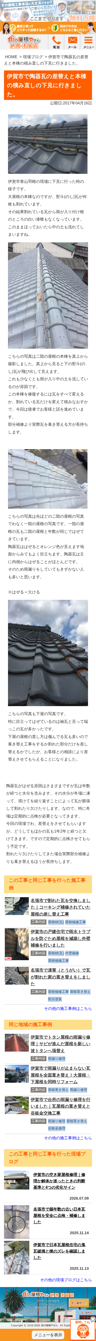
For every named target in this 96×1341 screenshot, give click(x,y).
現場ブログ (33, 56)
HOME (11, 56)
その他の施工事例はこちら (68, 1008)
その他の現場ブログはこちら (66, 1279)
